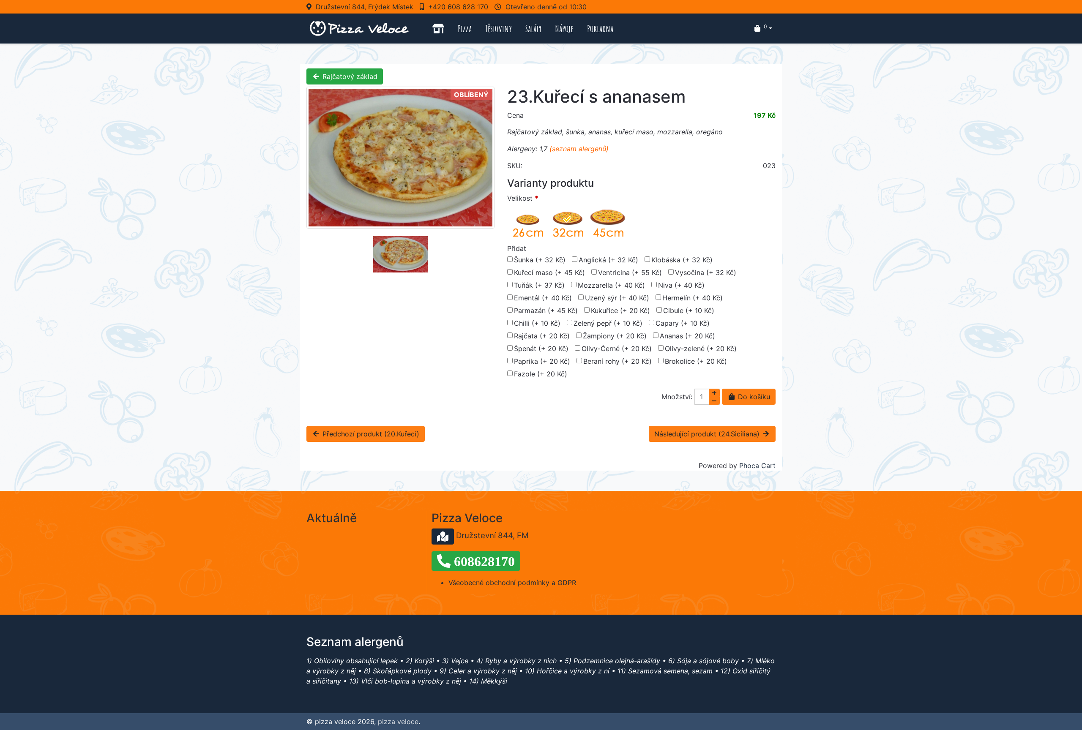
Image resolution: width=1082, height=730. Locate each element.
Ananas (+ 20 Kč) (687, 336)
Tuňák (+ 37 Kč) (539, 285)
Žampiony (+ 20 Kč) (615, 336)
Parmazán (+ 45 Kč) (546, 310)
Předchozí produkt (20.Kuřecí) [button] (369, 434)
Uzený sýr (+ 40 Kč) (617, 298)
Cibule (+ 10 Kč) (688, 310)
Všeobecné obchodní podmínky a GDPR (512, 582)
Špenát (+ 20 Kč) (541, 348)
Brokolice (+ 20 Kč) (696, 361)
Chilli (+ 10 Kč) (537, 323)
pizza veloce (398, 721)
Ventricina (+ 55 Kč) (630, 272)
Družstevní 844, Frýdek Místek (364, 7)
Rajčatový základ (348, 76)
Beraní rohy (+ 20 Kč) (617, 361)
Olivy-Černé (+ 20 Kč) (617, 348)
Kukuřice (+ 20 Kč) (620, 310)
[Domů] (438, 28)
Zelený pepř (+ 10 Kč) (608, 323)
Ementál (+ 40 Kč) (543, 298)
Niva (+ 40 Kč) (681, 285)
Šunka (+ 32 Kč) (540, 260)
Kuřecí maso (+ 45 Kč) (549, 272)
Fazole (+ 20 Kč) (540, 374)
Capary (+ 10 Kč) (683, 323)
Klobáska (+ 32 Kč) (682, 260)
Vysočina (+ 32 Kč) (705, 272)
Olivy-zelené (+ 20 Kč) (701, 348)
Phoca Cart (757, 465)
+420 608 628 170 (458, 7)
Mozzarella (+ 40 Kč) (611, 285)
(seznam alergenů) (579, 148)
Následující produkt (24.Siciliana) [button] (708, 434)
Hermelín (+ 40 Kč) (692, 298)
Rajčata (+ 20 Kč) (542, 336)
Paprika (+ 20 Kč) (542, 361)
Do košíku (753, 396)
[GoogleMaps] (443, 536)
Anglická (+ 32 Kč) (608, 260)
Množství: (676, 396)
